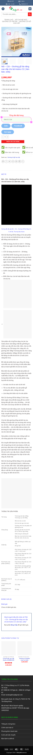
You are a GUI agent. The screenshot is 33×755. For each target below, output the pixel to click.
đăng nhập (14, 625)
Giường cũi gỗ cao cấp (14, 157)
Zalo (6, 126)
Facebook (18, 126)
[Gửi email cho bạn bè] (12, 161)
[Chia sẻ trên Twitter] (9, 161)
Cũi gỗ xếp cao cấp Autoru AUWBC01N (8, 659)
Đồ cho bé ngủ (21, 19)
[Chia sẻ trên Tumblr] (22, 161)
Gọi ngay (7, 132)
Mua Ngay (8, 642)
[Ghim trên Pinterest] (16, 161)
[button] (3, 8)
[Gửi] (30, 14)
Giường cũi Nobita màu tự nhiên (24, 659)
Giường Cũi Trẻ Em (9, 21)
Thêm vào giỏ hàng (13, 141)
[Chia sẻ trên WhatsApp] (3, 161)
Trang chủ (8, 19)
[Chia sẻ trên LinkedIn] (19, 161)
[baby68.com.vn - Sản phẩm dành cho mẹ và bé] (16, 9)
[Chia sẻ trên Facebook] (6, 161)
